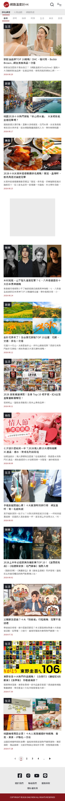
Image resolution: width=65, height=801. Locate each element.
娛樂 (24, 18)
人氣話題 (18, 12)
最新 (6, 18)
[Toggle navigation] (59, 4)
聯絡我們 (32, 783)
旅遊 (60, 18)
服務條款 (46, 783)
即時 (15, 18)
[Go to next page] (49, 758)
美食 (51, 18)
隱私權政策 (32, 788)
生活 (42, 18)
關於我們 (19, 783)
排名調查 (6, 12)
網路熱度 (30, 12)
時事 (33, 18)
